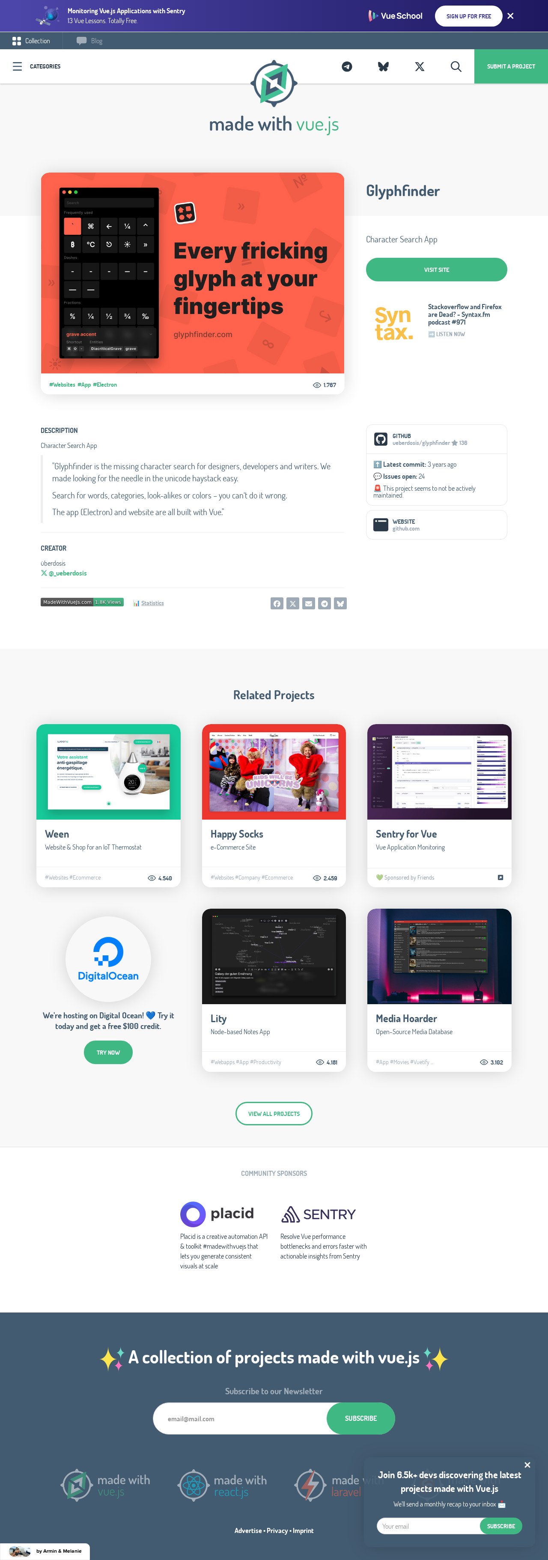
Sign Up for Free (469, 16)
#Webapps (223, 1062)
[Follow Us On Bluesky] (383, 66)
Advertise (248, 1530)
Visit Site (436, 269)
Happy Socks (237, 833)
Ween (57, 833)
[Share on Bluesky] (340, 603)
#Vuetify (419, 1062)
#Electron (105, 385)
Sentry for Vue (406, 833)
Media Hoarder (406, 1018)
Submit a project (511, 66)
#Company (247, 877)
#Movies (399, 1062)
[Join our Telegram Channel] (347, 66)
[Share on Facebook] (277, 603)
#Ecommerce (85, 877)
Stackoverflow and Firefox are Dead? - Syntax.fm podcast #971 (465, 314)
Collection (37, 40)
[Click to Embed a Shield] (82, 601)
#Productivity (265, 1062)
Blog (96, 40)
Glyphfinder (403, 190)
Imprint (303, 1530)
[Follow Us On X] (420, 66)
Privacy (277, 1530)
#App (84, 385)
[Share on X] (292, 603)
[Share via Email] (308, 603)
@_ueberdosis (67, 572)
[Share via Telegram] (324, 603)
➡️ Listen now (446, 334)
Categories (45, 66)
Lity (218, 1018)
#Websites (62, 385)
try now (108, 1052)
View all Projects (274, 1114)
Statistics (152, 603)
